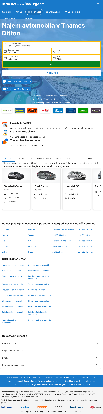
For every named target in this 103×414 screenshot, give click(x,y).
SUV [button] (79, 158)
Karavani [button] (59, 158)
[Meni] (98, 4)
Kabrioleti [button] (89, 158)
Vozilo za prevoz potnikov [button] (41, 158)
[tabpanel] (51, 188)
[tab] (8, 158)
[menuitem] (7, 12)
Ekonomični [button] (8, 158)
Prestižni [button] (70, 158)
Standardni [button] (21, 158)
